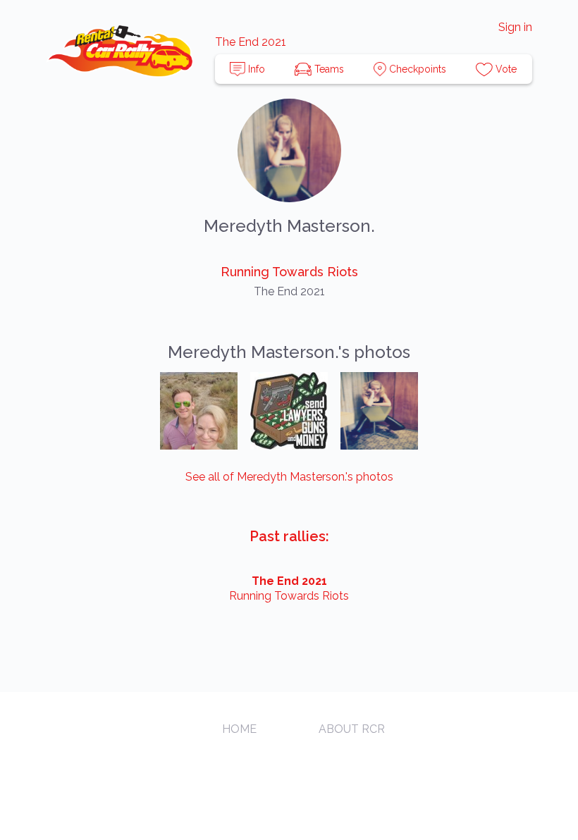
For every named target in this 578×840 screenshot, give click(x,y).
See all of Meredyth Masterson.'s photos (289, 476)
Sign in (515, 27)
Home (239, 729)
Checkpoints (416, 69)
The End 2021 (250, 42)
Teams (328, 69)
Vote (505, 69)
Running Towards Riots (289, 271)
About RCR (352, 729)
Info (255, 69)
